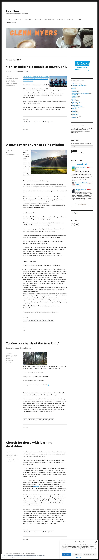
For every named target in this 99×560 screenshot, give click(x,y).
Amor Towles (78, 190)
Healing (74, 99)
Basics (7, 78)
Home (8, 19)
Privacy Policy (16, 553)
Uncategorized (75, 116)
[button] (96, 542)
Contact (78, 19)
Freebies (74, 94)
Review (74, 111)
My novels (28, 19)
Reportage (38, 19)
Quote (15, 83)
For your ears (70, 19)
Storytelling (9, 358)
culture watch (75, 90)
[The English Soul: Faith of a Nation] (73, 184)
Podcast (74, 108)
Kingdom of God (10, 83)
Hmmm (13, 81)
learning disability (14, 459)
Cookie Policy (79, 557)
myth (7, 360)
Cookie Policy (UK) (11, 22)
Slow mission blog (49, 19)
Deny (77, 554)
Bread (73, 88)
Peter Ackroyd (78, 185)
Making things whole (77, 107)
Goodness (8, 453)
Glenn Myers (12, 11)
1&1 (77, 213)
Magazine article (76, 105)
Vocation (74, 117)
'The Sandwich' (76, 84)
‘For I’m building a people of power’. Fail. (36, 67)
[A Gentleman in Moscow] (73, 191)
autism (7, 459)
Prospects (36, 486)
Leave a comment (10, 85)
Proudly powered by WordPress (28, 553)
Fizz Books (60, 19)
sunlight (11, 360)
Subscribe (74, 150)
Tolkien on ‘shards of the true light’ (32, 343)
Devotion (11, 78)
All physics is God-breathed (78, 85)
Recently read (82, 164)
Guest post (13, 453)
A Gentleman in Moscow (80, 189)
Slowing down (17, 19)
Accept (66, 554)
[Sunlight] (45, 358)
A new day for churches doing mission (35, 144)
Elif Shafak (78, 170)
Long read (74, 104)
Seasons (74, 113)
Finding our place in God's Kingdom (12, 80)
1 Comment (8, 362)
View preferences (90, 554)
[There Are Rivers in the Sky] (73, 169)
